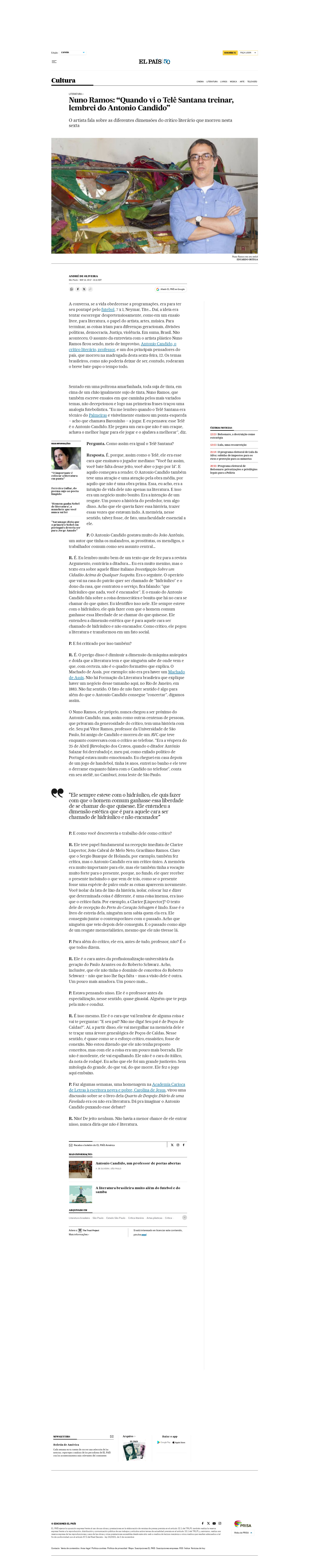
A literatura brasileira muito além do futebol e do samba (138, 1190)
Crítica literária (136, 1218)
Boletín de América (66, 1445)
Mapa (131, 1548)
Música (233, 81)
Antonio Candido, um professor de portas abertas (138, 1163)
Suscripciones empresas (167, 1548)
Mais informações (78, 1234)
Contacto (55, 1548)
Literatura (212, 81)
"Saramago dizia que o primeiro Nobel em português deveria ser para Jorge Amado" (65, 526)
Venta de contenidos (70, 1548)
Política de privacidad (117, 1548)
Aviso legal (85, 1548)
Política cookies (99, 1548)
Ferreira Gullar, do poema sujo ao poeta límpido (65, 491)
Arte (242, 81)
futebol (107, 309)
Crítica (168, 1218)
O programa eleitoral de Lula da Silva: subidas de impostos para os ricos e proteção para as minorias (234, 455)
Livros (223, 81)
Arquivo (128, 1436)
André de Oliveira (83, 276)
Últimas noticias (221, 427)
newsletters (61, 1436)
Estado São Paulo (115, 1218)
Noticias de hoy (198, 1548)
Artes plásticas (154, 1218)
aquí (143, 1234)
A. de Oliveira (102, 1168)
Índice (187, 1548)
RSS (181, 1548)
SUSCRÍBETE (230, 53)
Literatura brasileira (79, 1218)
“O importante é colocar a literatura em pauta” (64, 476)
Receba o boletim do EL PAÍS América (94, 1145)
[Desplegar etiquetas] (184, 1217)
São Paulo (98, 1218)
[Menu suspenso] (54, 62)
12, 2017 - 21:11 (91, 280)
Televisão (252, 81)
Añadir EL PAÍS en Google (173, 289)
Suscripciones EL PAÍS (145, 1548)
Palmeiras (98, 415)
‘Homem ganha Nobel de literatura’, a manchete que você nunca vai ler (65, 508)
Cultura (63, 80)
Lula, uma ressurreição (232, 444)
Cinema (200, 81)
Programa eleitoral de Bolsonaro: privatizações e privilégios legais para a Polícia (234, 469)
